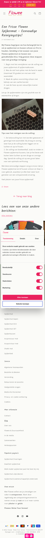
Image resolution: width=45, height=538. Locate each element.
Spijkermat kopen (11, 319)
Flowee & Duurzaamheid (14, 430)
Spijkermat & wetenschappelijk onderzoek (21, 479)
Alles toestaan (22, 297)
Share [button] (6, 187)
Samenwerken (10, 440)
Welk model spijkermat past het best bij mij (21, 469)
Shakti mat (8, 349)
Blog (6, 421)
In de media (9, 435)
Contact (7, 416)
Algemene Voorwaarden (13, 367)
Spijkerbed (8, 353)
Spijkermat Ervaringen (13, 459)
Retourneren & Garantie (13, 382)
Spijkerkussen (9, 334)
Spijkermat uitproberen (13, 474)
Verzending (8, 377)
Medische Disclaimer (12, 392)
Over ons (7, 425)
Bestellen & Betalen (12, 372)
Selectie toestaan (22, 304)
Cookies (7, 402)
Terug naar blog (24, 196)
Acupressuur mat (11, 339)
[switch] (39, 274)
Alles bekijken (7, 216)
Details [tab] (22, 238)
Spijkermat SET (10, 329)
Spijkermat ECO (10, 324)
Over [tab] (37, 238)
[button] (4, 13)
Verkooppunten (10, 445)
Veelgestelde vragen (12, 387)
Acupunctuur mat (11, 344)
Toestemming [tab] (8, 238)
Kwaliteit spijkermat (12, 464)
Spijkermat (8, 314)
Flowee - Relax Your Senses (16, 530)
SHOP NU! (31, 5)
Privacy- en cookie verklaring (15, 397)
